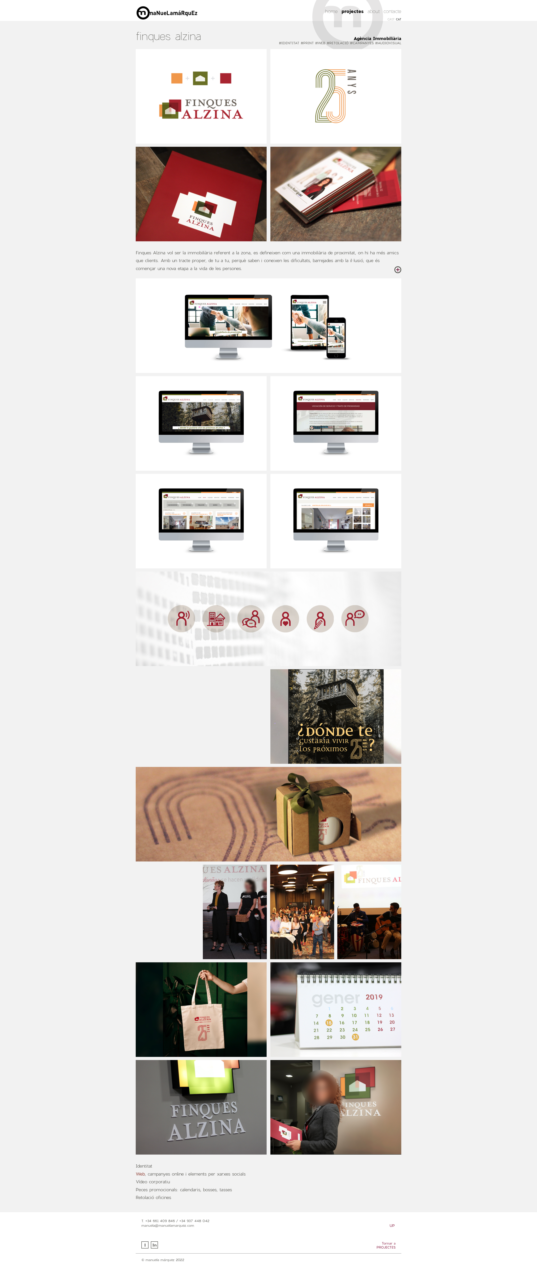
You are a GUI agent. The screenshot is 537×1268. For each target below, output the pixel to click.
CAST (391, 19)
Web (140, 1173)
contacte (392, 11)
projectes (352, 11)
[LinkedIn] (155, 1247)
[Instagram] (145, 1247)
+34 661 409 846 (160, 1221)
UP (392, 1225)
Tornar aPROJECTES (386, 1245)
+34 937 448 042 (194, 1221)
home (331, 11)
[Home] (207, 19)
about (374, 11)
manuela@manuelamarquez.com (167, 1225)
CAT (398, 19)
